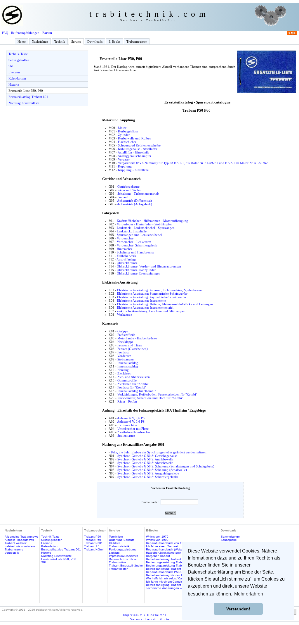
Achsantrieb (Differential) (134, 200)
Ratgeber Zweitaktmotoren (164, 552)
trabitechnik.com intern (20, 546)
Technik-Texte (18, 54)
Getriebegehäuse (128, 186)
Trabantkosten (118, 568)
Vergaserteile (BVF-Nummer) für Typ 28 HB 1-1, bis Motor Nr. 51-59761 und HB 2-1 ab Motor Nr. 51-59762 (193, 163)
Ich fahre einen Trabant (162, 546)
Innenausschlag (127, 363)
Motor (122, 128)
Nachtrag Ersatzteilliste (23, 103)
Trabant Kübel (93, 549)
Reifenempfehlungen (25, 32)
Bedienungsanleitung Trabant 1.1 (169, 562)
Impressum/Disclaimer (123, 555)
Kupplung (125, 166)
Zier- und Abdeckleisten (133, 377)
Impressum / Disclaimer (144, 615)
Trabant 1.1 (92, 546)
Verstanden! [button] (238, 609)
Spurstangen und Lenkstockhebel (139, 234)
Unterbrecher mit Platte (133, 428)
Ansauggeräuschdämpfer (134, 156)
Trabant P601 (93, 543)
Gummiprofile (127, 380)
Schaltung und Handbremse (135, 252)
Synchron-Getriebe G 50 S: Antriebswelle (145, 459)
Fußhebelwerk (126, 256)
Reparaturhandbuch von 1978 (166, 543)
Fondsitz (123, 352)
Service (76, 41)
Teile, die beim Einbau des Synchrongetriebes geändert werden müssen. (159, 452)
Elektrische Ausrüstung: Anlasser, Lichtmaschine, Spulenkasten (159, 290)
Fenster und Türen (129, 345)
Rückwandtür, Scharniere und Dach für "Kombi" (150, 398)
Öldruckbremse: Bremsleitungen (138, 273)
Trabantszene (14, 549)
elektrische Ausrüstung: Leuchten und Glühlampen (151, 311)
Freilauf (122, 197)
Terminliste (116, 536)
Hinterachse (125, 249)
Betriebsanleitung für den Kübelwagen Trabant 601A (182, 575)
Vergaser (124, 159)
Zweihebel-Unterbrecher (133, 432)
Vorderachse (125, 238)
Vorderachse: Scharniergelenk (137, 245)
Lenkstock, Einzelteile (132, 231)
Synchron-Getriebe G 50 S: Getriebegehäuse (147, 455)
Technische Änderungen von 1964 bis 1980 (175, 588)
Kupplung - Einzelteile (133, 170)
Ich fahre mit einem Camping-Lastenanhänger (177, 581)
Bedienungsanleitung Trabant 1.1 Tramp (173, 565)
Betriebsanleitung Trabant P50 (166, 568)
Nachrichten (40, 41)
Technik (59, 41)
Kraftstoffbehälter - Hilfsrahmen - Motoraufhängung (152, 220)
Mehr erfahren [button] (248, 593)
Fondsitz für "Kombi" (131, 387)
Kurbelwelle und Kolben (134, 138)
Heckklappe (125, 341)
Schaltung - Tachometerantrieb (138, 193)
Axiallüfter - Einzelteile (133, 152)
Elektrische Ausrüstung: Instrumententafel (145, 307)
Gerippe (122, 331)
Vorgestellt (12, 552)
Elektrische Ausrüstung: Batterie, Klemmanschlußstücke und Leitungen (165, 304)
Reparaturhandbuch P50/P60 (166, 572)
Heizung (123, 370)
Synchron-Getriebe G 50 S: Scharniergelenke (147, 477)
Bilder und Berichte (122, 539)
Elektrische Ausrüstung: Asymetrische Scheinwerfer (151, 297)
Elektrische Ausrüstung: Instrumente (141, 300)
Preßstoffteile (126, 334)
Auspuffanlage (126, 259)
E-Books (114, 41)
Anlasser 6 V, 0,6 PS (131, 418)
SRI (10, 66)
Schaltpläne (229, 539)
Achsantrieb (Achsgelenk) (134, 204)
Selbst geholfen (18, 60)
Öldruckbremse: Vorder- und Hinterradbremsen (149, 266)
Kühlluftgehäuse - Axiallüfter (137, 149)
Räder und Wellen (129, 190)
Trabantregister (136, 41)
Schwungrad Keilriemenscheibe (139, 145)
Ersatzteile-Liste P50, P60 (25, 90)
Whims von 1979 (157, 536)
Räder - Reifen (127, 401)
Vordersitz (124, 356)
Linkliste (114, 552)
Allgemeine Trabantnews (21, 536)
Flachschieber (127, 142)
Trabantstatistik (119, 546)
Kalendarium (17, 78)
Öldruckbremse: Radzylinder (136, 270)
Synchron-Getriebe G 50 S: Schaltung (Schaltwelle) (152, 470)
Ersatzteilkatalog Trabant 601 (28, 97)
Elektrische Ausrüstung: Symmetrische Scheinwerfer (152, 293)
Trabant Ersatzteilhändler (126, 565)
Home (22, 41)
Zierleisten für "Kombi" (133, 384)
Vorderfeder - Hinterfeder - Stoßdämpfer (144, 224)
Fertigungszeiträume (122, 549)
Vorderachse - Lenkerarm (134, 242)
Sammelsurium (230, 536)
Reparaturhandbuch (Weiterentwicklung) (173, 549)
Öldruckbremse (127, 263)
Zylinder (124, 135)
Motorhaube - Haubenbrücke (137, 338)
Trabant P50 (92, 536)
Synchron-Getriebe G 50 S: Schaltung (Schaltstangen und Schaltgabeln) (165, 466)
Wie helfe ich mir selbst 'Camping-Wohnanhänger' (179, 578)
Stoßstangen (125, 359)
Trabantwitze (117, 562)
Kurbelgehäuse (128, 131)
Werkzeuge (124, 314)
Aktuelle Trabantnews (19, 539)
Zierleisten (124, 373)
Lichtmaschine (127, 425)
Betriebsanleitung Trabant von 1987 (170, 559)
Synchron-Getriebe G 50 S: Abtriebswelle (145, 463)
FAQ (5, 32)
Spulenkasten (126, 435)
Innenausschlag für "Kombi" (136, 391)
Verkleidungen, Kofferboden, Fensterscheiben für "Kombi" (157, 394)
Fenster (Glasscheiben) (132, 349)
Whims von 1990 (157, 539)
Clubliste (114, 543)
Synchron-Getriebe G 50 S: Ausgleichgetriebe (148, 473)
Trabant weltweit (16, 543)
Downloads (94, 41)
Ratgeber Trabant (158, 555)
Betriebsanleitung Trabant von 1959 (170, 584)
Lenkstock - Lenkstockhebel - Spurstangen (146, 227)
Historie (13, 84)
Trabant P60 (92, 539)
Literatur (14, 72)
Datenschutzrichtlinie (123, 559)
